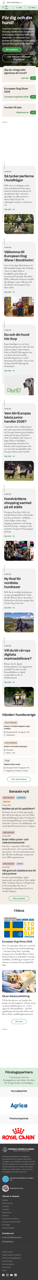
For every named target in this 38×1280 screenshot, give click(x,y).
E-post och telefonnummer (11, 1237)
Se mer (19, 1021)
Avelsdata (5, 1209)
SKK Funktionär (7, 1203)
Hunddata (5, 1206)
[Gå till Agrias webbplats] (19, 1105)
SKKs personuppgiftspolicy (11, 1258)
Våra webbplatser (8, 1228)
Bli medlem (12, 49)
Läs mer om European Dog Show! (19, 58)
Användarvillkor (7, 1261)
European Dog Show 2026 (11, 1222)
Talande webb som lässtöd (11, 1255)
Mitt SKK (5, 1200)
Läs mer (8, 209)
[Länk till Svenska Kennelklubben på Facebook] (3, 1275)
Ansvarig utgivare (8, 1264)
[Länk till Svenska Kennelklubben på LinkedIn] (16, 1275)
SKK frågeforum (8, 1241)
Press (4, 1270)
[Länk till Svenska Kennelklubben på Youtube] (11, 1275)
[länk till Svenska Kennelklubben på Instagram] (7, 1275)
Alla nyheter (19, 898)
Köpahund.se (7, 1212)
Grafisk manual (7, 1252)
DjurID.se (5, 1215)
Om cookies (6, 1267)
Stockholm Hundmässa (10, 1219)
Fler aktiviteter (19, 779)
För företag (6, 1225)
